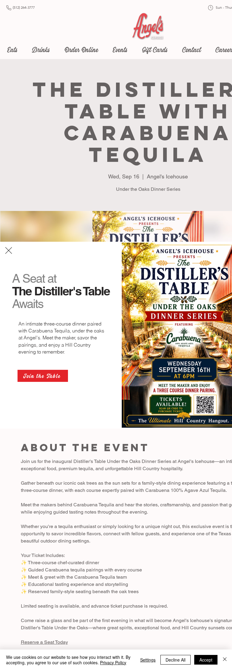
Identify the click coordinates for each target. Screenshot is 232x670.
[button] (8, 250)
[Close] (224, 659)
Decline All (175, 660)
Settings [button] (148, 660)
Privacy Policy (113, 662)
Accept (205, 660)
